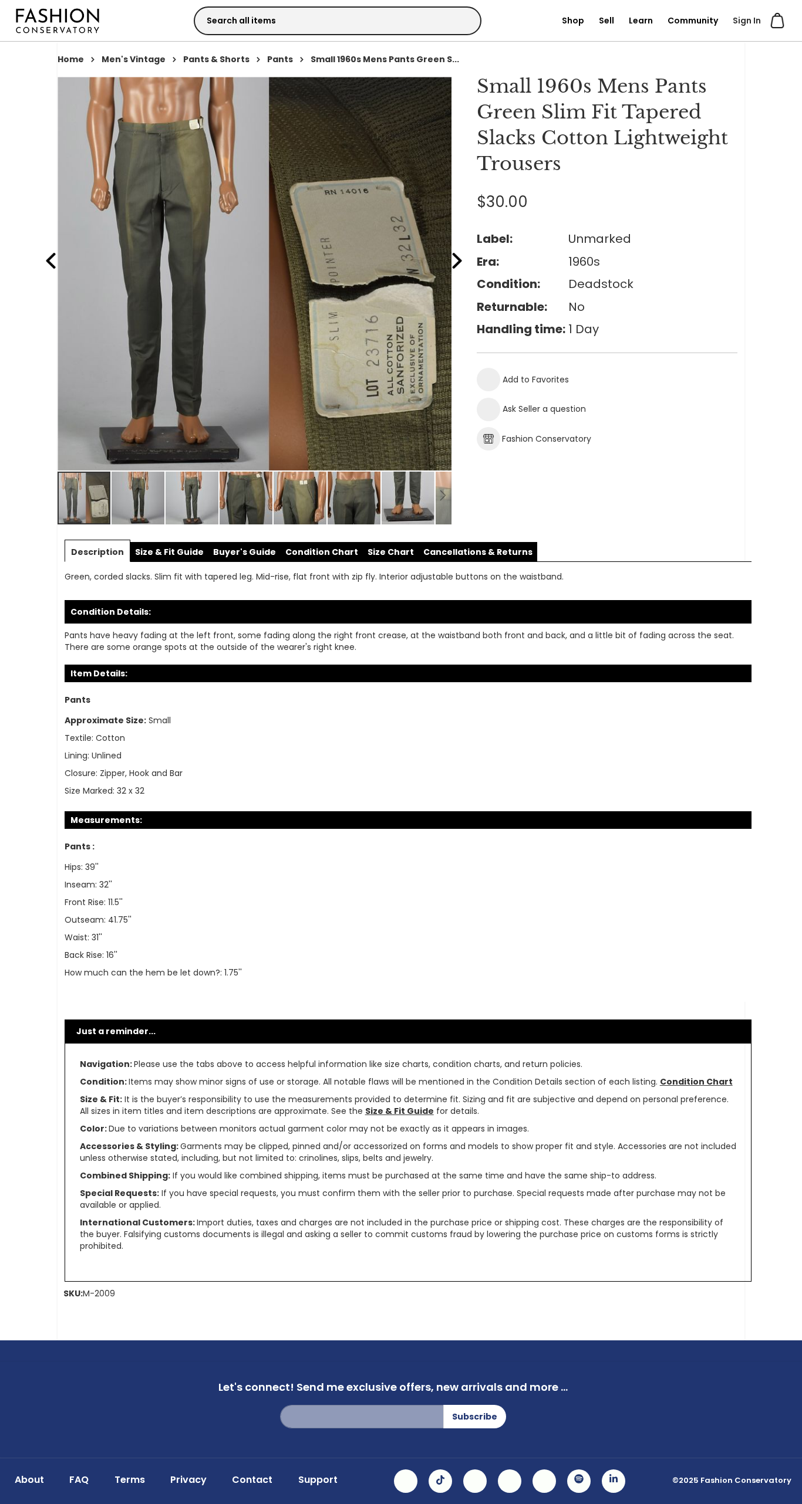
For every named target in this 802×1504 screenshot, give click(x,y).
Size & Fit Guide (399, 1111)
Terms (129, 1480)
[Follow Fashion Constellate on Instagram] (405, 1481)
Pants (280, 59)
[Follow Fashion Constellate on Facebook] (475, 1481)
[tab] (97, 552)
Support (318, 1480)
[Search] (462, 20)
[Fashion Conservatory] (57, 20)
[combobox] (337, 21)
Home (71, 59)
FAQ (79, 1480)
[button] (139, 498)
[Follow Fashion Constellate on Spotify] (579, 1481)
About (29, 1480)
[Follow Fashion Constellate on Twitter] (509, 1481)
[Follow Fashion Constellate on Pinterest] (544, 1481)
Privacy (188, 1480)
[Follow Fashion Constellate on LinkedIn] (613, 1481)
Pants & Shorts (216, 59)
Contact (252, 1480)
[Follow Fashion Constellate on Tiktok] (440, 1481)
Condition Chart (696, 1082)
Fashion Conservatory (546, 439)
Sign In (747, 20)
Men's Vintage (134, 59)
